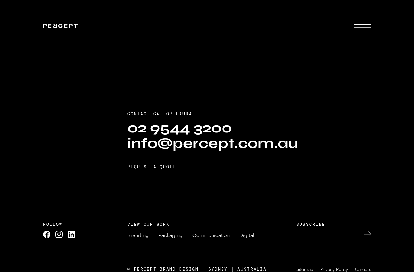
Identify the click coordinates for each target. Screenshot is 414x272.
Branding (138, 235)
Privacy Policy (334, 269)
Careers (363, 269)
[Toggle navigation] (362, 26)
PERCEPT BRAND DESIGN (166, 269)
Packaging (170, 235)
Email (362, 38)
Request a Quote (151, 167)
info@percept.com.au (212, 143)
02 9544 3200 (179, 127)
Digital (246, 235)
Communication (211, 235)
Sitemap (304, 269)
